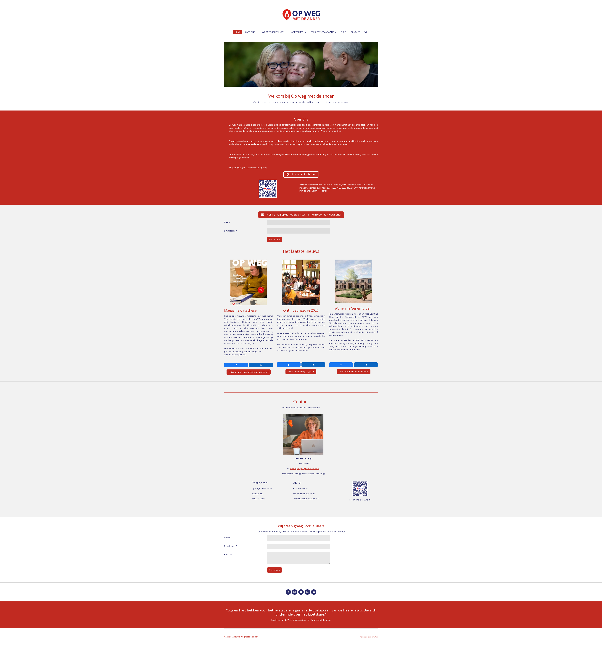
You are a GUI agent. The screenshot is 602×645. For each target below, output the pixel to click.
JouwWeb (374, 637)
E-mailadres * (230, 230)
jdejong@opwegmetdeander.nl (304, 468)
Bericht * (228, 554)
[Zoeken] (366, 32)
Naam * (227, 222)
